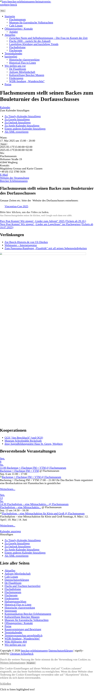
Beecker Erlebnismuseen (14, 180)
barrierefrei (11, 56)
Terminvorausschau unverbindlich (23, 635)
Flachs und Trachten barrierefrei (22, 585)
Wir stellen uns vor (15, 65)
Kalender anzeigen (10, 531)
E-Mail (4, 174)
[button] (14, 110)
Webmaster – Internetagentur (21, 245)
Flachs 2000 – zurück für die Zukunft (30, 41)
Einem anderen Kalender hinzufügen (25, 128)
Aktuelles (10, 34)
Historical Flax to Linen (22, 62)
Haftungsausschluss (15, 601)
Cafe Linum (16, 25)
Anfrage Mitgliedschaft (22, 71)
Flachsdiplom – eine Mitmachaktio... (20, 507)
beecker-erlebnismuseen (34, 650)
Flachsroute (15, 50)
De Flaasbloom (17, 68)
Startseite (10, 16)
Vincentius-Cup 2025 (16, 206)
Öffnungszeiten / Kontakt (19, 28)
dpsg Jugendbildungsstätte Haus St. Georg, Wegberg (34, 443)
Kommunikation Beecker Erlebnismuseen (28, 613)
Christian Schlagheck (21, 653)
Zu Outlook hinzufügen (18, 122)
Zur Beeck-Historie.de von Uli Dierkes (26, 242)
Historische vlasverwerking (24, 59)
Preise (8, 84)
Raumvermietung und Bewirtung (23, 629)
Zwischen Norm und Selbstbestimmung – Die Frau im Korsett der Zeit (48, 37)
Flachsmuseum (17, 19)
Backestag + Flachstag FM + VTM (19, 470)
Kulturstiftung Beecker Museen (26, 75)
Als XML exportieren (16, 131)
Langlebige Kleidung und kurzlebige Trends (33, 44)
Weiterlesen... (7, 489)
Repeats (3, 144)
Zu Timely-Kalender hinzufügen (23, 116)
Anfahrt (13, 31)
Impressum (11, 610)
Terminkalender (13, 53)
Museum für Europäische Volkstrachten (31, 22)
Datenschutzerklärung (17, 579)
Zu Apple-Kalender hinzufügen (22, 125)
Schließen (5, 683)
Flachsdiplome (17, 47)
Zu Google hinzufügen (17, 119)
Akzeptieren (31, 663)
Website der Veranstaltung (14, 177)
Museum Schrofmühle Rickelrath (23, 440)
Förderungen (16, 78)
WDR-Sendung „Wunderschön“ (27, 81)
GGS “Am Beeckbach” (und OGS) (24, 437)
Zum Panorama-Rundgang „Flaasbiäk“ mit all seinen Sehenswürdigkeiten (46, 248)
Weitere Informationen (12, 662)
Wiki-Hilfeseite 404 (16, 641)
